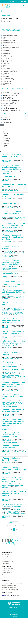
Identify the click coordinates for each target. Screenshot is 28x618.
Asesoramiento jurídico (9, 217)
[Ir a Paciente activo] (7, 5)
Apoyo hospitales (7, 313)
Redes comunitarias (7, 577)
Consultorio (21, 217)
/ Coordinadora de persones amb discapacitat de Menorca (13, 291)
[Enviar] (25, 11)
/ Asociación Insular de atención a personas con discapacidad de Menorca (12, 167)
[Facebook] (19, 1)
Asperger (4, 256)
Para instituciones (7, 592)
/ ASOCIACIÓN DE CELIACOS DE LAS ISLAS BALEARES (13, 505)
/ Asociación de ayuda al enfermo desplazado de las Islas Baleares (12, 237)
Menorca (7, 159)
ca (13, 1)
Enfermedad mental (8, 415)
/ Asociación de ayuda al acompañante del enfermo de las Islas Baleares (13, 479)
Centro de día (6, 402)
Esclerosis (5, 454)
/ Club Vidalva (7, 362)
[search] (20, 5)
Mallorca (8, 179)
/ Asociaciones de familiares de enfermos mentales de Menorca (14, 493)
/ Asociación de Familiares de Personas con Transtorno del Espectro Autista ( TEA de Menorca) (13, 422)
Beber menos (5, 559)
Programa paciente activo (9, 587)
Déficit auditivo (6, 464)
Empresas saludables (7, 575)
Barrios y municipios (7, 568)
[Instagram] (22, 1)
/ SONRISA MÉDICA (9, 177)
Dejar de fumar (6, 563)
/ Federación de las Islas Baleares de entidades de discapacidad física (12, 435)
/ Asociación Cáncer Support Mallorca (13, 303)
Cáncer (15, 315)
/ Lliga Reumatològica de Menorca (11, 353)
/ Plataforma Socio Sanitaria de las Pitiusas (14, 185)
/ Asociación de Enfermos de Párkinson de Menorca (13, 332)
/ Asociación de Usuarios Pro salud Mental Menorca (13, 411)
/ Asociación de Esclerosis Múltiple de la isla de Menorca (13, 155)
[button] (14, 15)
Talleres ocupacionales (16, 312)
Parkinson (5, 337)
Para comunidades (7, 566)
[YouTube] (25, 1)
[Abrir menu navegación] (23, 5)
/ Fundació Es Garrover (10, 204)
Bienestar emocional (7, 561)
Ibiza (6, 189)
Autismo (11, 256)
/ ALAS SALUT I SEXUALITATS (13, 370)
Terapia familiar (6, 311)
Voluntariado (6, 161)
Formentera (5, 374)
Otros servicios (6, 160)
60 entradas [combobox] (14, 523)
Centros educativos (7, 570)
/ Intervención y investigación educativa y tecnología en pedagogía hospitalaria (13, 343)
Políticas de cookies (14, 610)
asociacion (6, 276)
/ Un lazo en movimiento (11, 282)
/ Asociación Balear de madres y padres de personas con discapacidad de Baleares (13, 262)
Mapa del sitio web (14, 612)
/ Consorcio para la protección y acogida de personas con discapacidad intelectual (13, 225)
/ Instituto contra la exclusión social (13, 195)
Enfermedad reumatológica (10, 358)
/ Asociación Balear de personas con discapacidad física (12, 396)
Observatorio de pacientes (9, 585)
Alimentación (5, 557)
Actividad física (6, 554)
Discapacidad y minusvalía (10, 190)
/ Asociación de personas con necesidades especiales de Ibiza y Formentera (13, 385)
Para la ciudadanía (7, 552)
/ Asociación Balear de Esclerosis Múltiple (10, 447)
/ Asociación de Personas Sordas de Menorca (11, 459)
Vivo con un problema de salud (10, 589)
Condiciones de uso (14, 607)
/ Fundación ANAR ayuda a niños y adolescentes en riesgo (14, 469)
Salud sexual (6, 379)
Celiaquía (5, 517)
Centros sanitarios (7, 572)
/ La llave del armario (10, 273)
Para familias (5, 580)
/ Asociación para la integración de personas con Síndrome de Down (13, 320)
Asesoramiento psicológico (10, 252)
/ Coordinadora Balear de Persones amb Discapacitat (12, 212)
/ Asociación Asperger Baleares (10, 248)
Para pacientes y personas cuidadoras (12, 583)
